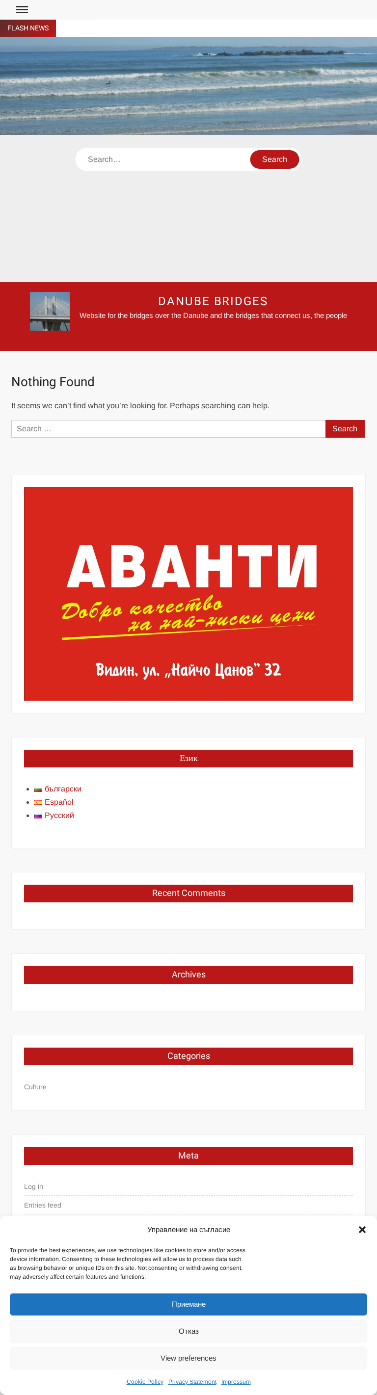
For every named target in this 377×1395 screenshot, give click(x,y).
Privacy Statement (192, 1381)
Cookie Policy (145, 1381)
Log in (33, 1186)
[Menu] (21, 10)
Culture (35, 1087)
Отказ (189, 1331)
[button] (362, 1230)
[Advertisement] (188, 208)
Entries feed (42, 1205)
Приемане (189, 1304)
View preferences (188, 1358)
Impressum (236, 1381)
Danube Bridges (213, 301)
